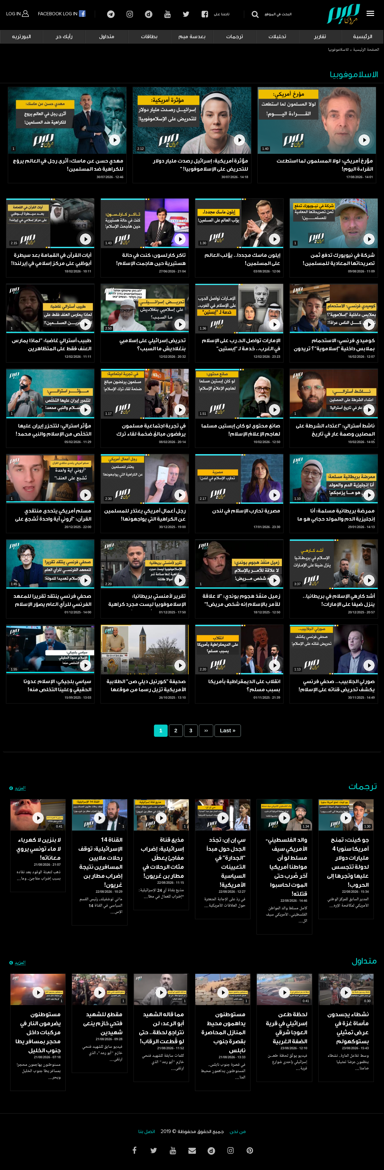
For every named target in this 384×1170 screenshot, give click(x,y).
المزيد (20, 789)
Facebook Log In (58, 13)
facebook (205, 14)
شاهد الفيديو (346, 814)
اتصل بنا (146, 1131)
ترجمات (234, 36)
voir (317, 120)
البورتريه (21, 36)
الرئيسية (362, 36)
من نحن (238, 1131)
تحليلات (277, 36)
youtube (167, 14)
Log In (14, 13)
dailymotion (148, 14)
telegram (111, 14)
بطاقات (149, 36)
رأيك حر (64, 36)
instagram (130, 14)
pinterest (250, 1150)
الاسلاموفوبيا (338, 50)
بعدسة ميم (192, 36)
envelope (192, 1150)
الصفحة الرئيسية (366, 50)
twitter (186, 14)
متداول (106, 36)
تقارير (320, 36)
